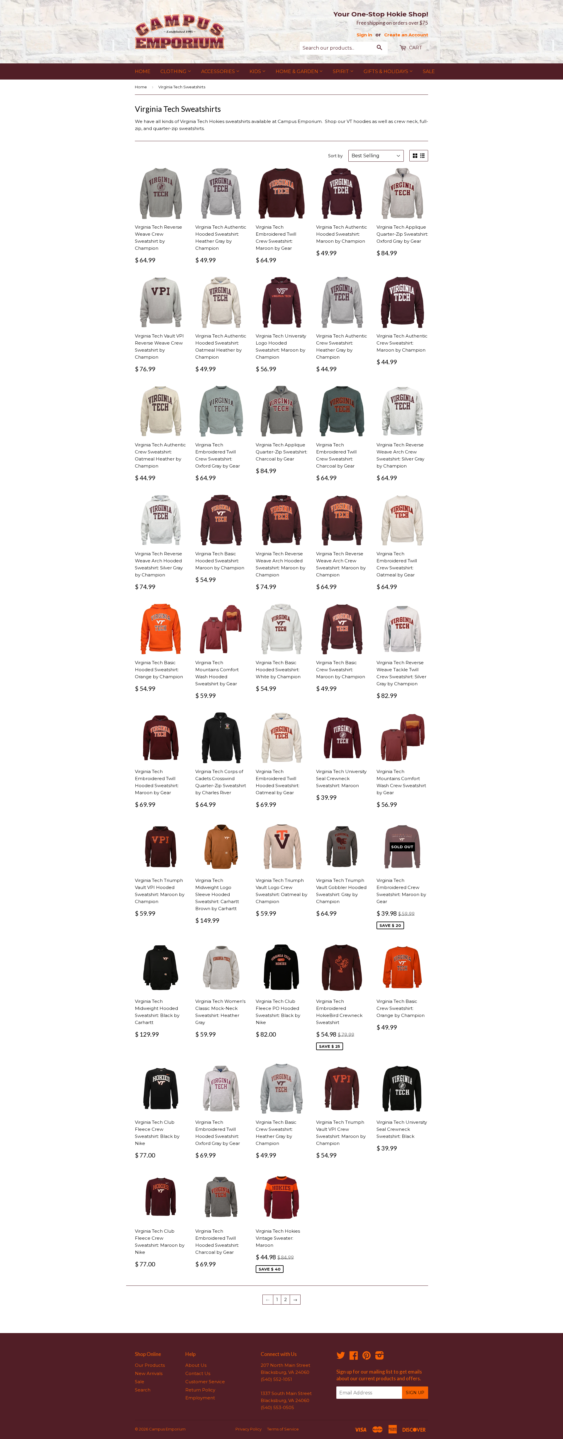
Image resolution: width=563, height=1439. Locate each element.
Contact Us (197, 1373)
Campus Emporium (167, 1429)
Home (142, 71)
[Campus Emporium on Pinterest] (366, 1357)
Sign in (364, 35)
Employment (200, 1398)
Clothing (174, 71)
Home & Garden (297, 71)
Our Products (150, 1365)
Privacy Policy (248, 1429)
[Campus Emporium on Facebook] (353, 1357)
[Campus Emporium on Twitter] (340, 1357)
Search (142, 1390)
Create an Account (406, 35)
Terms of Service (283, 1429)
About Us (195, 1365)
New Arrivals (148, 1373)
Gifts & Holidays (386, 71)
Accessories (218, 71)
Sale (429, 71)
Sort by (335, 155)
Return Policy (200, 1390)
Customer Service (205, 1381)
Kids (256, 71)
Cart (415, 47)
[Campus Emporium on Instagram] (379, 1357)
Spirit (341, 71)
